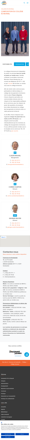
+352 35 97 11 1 (15, 160)
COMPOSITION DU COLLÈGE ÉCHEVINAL (12, 12)
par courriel (14, 131)
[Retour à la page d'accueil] (4, 3)
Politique (24, 362)
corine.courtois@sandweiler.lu (15, 196)
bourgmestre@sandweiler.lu (16, 164)
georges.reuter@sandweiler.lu (15, 227)
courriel (10, 83)
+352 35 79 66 (15, 162)
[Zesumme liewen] (15, 353)
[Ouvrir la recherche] (24, 3)
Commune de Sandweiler (15, 362)
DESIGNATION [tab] (19, 64)
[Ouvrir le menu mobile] (27, 3)
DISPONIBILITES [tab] (7, 64)
